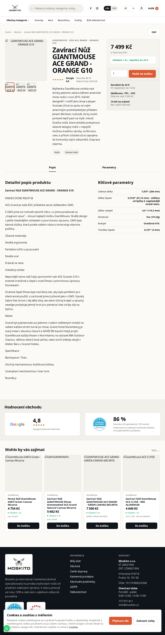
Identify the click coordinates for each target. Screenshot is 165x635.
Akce (50, 20)
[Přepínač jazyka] (128, 8)
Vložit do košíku (142, 74)
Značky (78, 20)
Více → (156, 450)
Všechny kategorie (18, 20)
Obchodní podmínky (82, 581)
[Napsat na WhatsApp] (7, 628)
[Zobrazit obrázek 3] (31, 87)
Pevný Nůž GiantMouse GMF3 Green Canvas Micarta (22, 501)
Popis (52, 167)
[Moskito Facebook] (90, 8)
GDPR (73, 587)
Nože (56, 152)
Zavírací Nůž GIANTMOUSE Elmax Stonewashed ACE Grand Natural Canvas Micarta (62, 503)
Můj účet (75, 561)
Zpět (154, 32)
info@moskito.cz (129, 605)
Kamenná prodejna (81, 576)
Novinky (39, 20)
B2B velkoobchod (96, 20)
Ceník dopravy (78, 571)
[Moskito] (15, 8)
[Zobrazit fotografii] (26, 60)
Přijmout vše (120, 621)
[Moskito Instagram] (97, 8)
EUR (114, 8)
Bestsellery (64, 20)
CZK (107, 8)
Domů (8, 32)
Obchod (17, 32)
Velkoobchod (78, 592)
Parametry (109, 167)
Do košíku (23, 526)
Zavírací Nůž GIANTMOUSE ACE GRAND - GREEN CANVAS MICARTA (101, 501)
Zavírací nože (71, 152)
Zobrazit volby (145, 621)
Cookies (73, 627)
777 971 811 (126, 601)
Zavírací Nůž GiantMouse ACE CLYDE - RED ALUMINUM (141, 501)
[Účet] (141, 8)
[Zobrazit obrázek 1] (10, 87)
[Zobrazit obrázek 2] (20, 87)
